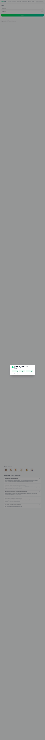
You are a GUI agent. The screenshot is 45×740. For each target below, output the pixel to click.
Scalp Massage (29, 371)
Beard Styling (15, 371)
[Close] (32, 367)
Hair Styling (22, 371)
